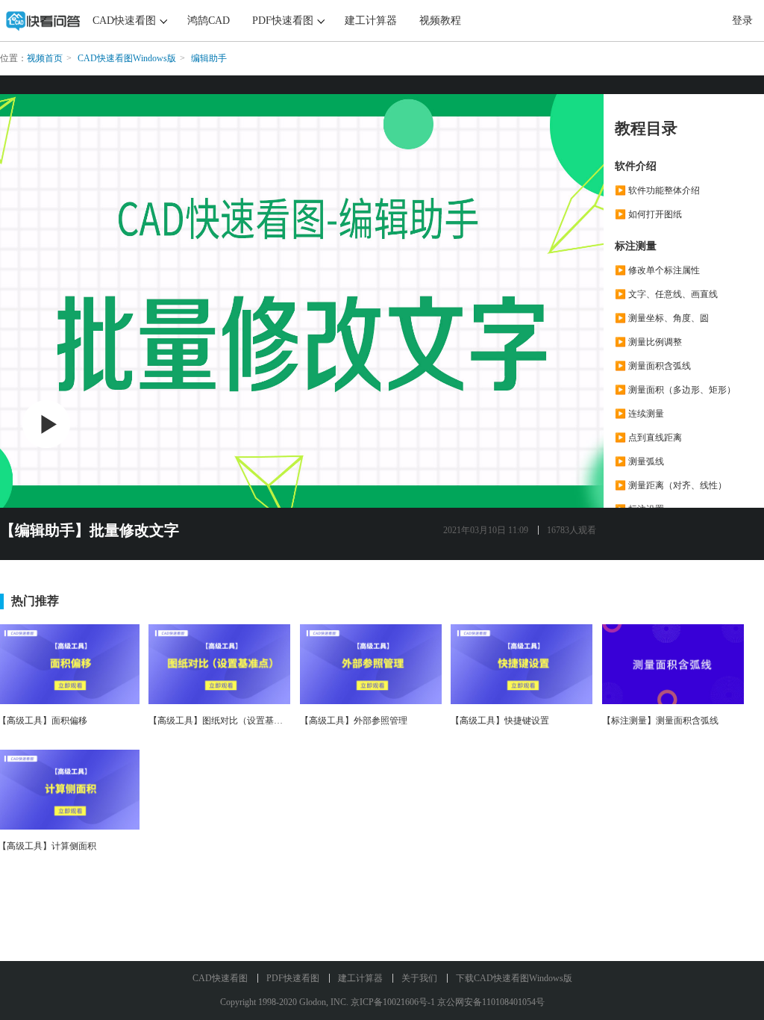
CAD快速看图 (124, 20)
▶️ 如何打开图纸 (648, 214)
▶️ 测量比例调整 (648, 342)
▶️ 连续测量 (639, 413)
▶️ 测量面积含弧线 (653, 366)
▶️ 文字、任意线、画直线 (666, 294)
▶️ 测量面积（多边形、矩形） (675, 390)
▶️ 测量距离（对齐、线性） (671, 485)
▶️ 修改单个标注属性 (657, 270)
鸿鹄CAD (208, 20)
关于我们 (419, 978)
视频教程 (440, 20)
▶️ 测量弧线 (639, 461)
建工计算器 (371, 20)
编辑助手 (209, 58)
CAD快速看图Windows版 (127, 58)
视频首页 (45, 58)
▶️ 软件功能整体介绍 (657, 190)
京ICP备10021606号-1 (393, 1002)
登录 (742, 20)
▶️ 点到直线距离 (648, 437)
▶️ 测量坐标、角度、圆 (662, 318)
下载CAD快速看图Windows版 (514, 978)
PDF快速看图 (282, 20)
